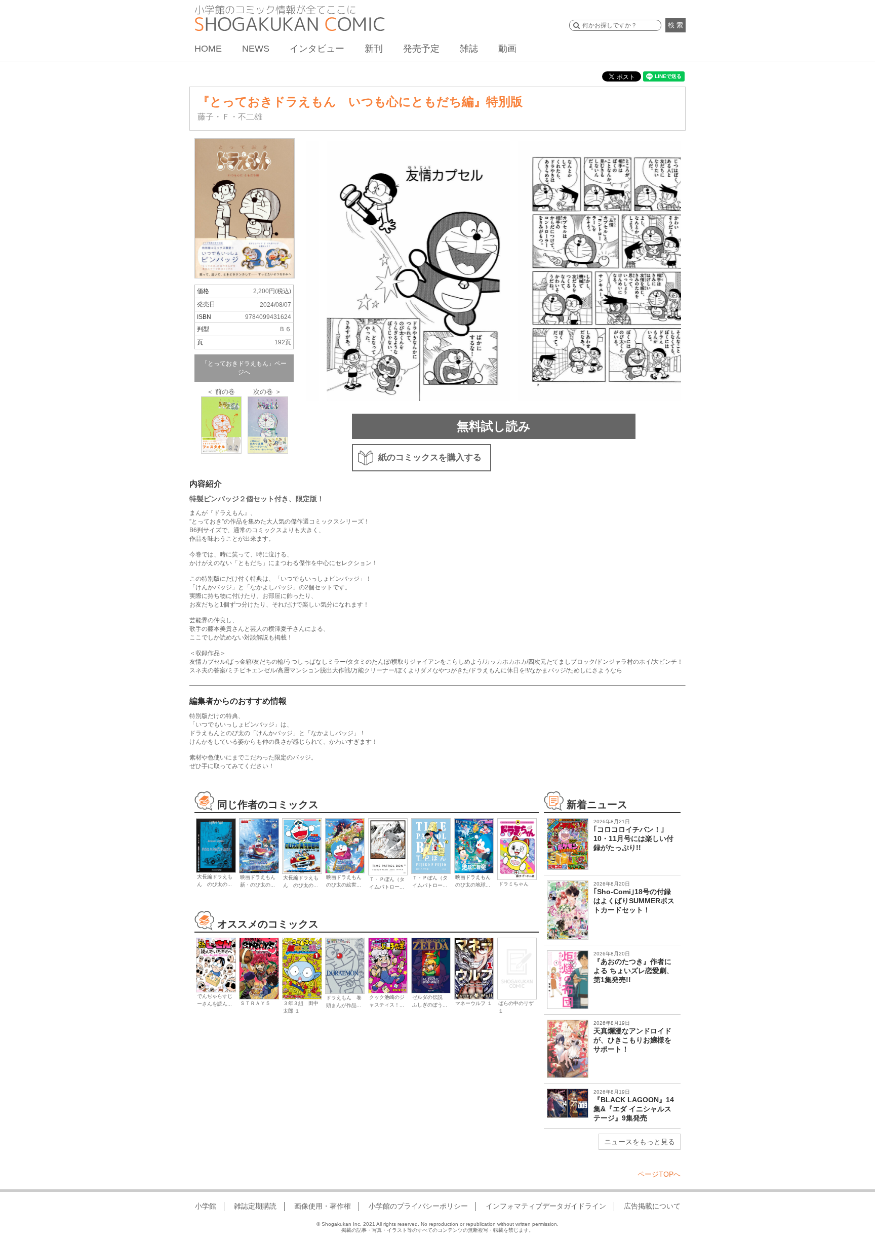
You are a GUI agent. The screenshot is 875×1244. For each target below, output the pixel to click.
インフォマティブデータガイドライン (546, 1206)
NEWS (255, 49)
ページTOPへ (659, 1174)
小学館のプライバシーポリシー (418, 1206)
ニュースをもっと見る (639, 1142)
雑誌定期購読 (255, 1206)
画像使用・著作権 (322, 1206)
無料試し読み (494, 426)
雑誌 (469, 49)
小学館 (205, 1206)
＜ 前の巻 (221, 391)
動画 (507, 49)
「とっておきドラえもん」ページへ (244, 368)
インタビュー (317, 49)
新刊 (374, 49)
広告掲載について (652, 1206)
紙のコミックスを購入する (430, 457)
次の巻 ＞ (267, 391)
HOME (208, 49)
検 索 (675, 25)
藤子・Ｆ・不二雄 (229, 116)
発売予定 (421, 49)
